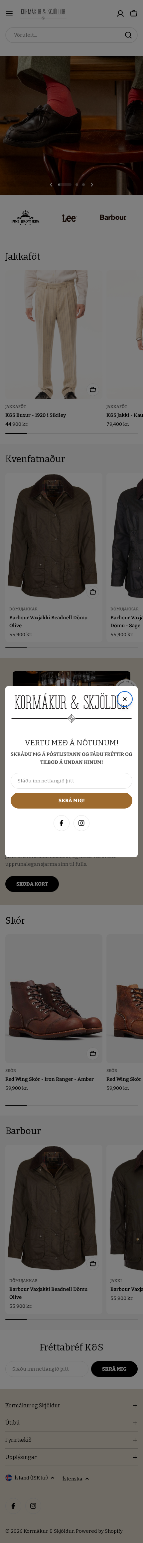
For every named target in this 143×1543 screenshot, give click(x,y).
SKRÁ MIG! (71, 1506)
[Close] (131, 1382)
